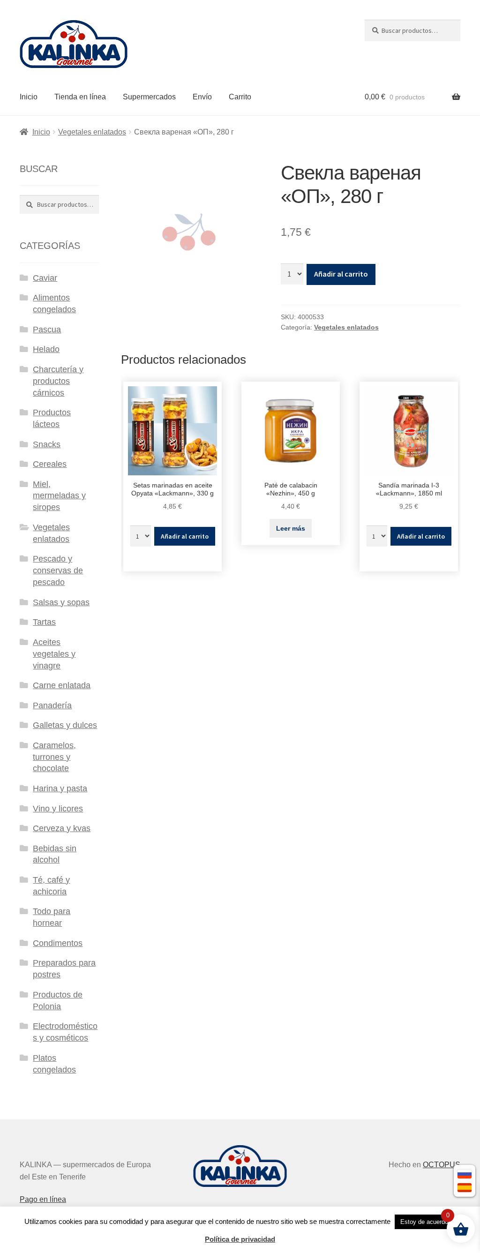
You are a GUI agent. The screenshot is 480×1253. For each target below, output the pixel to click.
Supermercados (149, 97)
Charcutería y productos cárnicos (58, 381)
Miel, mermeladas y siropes (59, 496)
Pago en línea (43, 1199)
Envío (202, 97)
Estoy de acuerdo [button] (424, 1221)
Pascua (47, 329)
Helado (46, 349)
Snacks (46, 444)
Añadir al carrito (341, 273)
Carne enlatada (61, 685)
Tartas (44, 622)
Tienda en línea (80, 97)
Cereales (50, 464)
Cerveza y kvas (61, 828)
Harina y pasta (60, 788)
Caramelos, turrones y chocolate (54, 757)
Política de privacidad (240, 1239)
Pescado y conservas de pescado (58, 570)
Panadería (52, 705)
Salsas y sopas (61, 602)
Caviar (45, 278)
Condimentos (57, 943)
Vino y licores (58, 808)
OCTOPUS (441, 1165)
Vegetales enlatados (92, 132)
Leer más (290, 528)
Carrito (240, 97)
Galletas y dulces (65, 725)
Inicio (29, 97)
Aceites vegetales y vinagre (54, 654)
